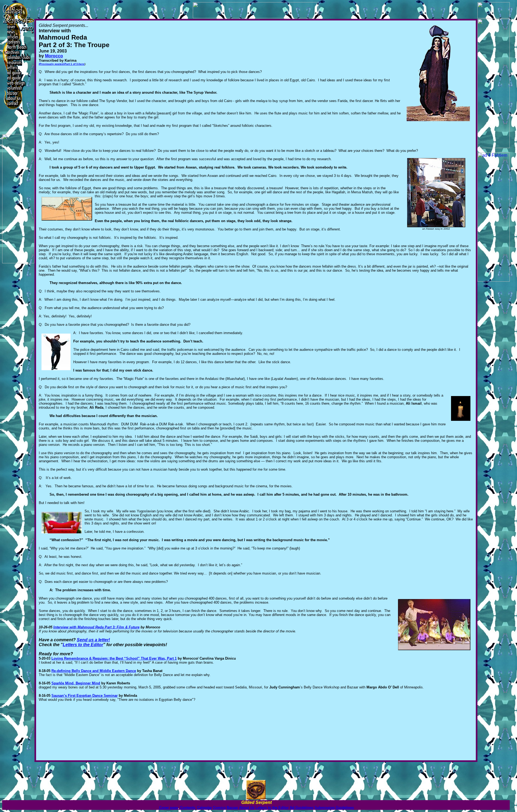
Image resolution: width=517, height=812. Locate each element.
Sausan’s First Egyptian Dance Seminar (84, 696)
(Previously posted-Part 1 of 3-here (62, 63)
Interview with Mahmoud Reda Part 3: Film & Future (96, 627)
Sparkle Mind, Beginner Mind (75, 683)
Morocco (54, 56)
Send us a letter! (93, 640)
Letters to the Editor (83, 644)
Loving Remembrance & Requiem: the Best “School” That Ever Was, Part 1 (114, 658)
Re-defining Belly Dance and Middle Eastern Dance (93, 671)
